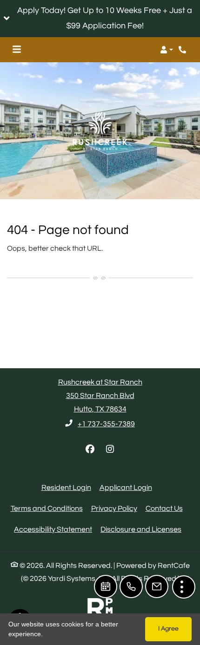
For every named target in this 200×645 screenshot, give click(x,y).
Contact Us (164, 508)
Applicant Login (126, 487)
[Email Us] (156, 586)
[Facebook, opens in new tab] (90, 449)
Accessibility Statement (53, 529)
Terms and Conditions (47, 508)
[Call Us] (131, 586)
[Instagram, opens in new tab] (110, 449)
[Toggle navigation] (16, 50)
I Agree (168, 628)
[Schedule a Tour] (105, 586)
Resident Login (66, 487)
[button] (100, 18)
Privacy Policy (114, 508)
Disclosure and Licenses (140, 529)
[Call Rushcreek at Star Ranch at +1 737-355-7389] (183, 50)
